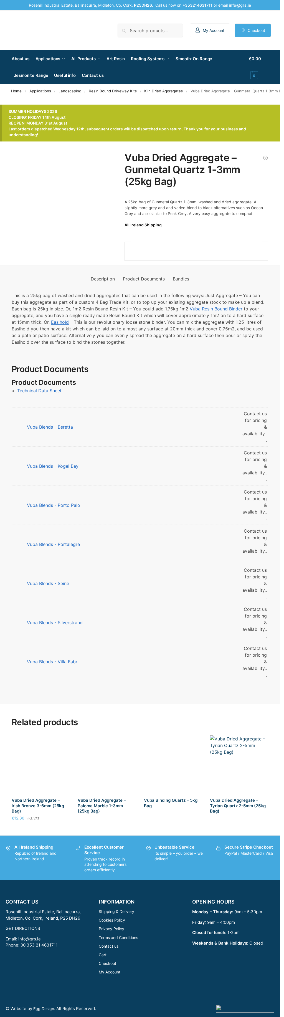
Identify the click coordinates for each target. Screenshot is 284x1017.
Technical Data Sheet (39, 390)
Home (16, 91)
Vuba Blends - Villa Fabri (52, 661)
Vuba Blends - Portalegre (53, 544)
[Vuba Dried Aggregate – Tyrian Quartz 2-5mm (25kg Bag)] (239, 764)
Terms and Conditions (118, 937)
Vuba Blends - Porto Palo (53, 505)
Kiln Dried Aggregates (163, 91)
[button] (258, 67)
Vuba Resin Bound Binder (216, 309)
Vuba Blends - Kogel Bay (52, 466)
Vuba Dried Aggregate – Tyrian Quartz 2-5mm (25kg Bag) (238, 806)
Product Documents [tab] (144, 279)
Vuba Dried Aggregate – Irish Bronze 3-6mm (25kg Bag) (38, 806)
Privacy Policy (111, 928)
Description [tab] (103, 279)
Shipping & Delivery (116, 911)
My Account (213, 30)
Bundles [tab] (181, 279)
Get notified (107, 829)
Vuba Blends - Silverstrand (55, 622)
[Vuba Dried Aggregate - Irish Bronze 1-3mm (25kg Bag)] (265, 158)
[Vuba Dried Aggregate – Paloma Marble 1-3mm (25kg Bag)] (107, 764)
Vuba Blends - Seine (48, 583)
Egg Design (43, 1008)
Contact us (108, 946)
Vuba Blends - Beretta (50, 427)
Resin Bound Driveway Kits (113, 91)
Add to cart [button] (40, 829)
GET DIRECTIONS (23, 928)
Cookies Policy (112, 920)
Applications (40, 91)
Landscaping (70, 91)
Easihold (60, 322)
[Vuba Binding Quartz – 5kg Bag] (173, 764)
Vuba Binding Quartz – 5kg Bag (170, 803)
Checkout (256, 30)
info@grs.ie (29, 939)
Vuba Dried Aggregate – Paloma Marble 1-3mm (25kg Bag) (102, 806)
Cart (102, 954)
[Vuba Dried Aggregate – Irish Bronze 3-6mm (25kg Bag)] (41, 764)
